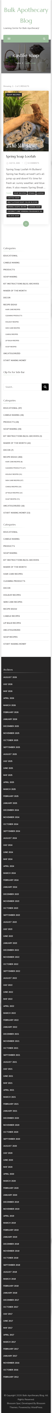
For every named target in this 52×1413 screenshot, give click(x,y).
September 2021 (11, 1055)
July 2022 (7, 985)
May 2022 (7, 999)
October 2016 (10, 1370)
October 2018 (10, 1258)
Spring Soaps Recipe (16, 207)
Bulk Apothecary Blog (33, 1395)
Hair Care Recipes (12, 310)
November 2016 (11, 1363)
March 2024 (9, 873)
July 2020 (7, 1153)
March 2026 (9, 705)
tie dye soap (13, 216)
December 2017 (11, 1300)
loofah (40, 193)
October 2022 (10, 964)
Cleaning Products (13, 316)
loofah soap (35, 207)
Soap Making (10, 276)
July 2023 (7, 929)
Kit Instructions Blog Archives (21, 283)
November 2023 (11, 901)
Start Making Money (14, 360)
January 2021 (10, 1111)
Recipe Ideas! (10, 304)
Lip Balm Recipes (12, 341)
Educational (10, 255)
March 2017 (9, 1342)
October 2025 (10, 740)
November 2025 (11, 733)
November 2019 (11, 1209)
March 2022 (9, 1013)
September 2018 (11, 1265)
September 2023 (11, 915)
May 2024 (7, 859)
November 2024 (11, 817)
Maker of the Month (14, 290)
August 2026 (10, 677)
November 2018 (11, 1251)
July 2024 (7, 845)
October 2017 (10, 1307)
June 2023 (8, 936)
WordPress (36, 1407)
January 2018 (10, 1293)
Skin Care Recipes (12, 328)
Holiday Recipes (12, 322)
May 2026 (7, 691)
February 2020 (10, 1188)
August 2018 (10, 1272)
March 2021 (9, 1097)
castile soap (13, 198)
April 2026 (8, 698)
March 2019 (9, 1223)
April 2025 (8, 782)
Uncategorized (11, 353)
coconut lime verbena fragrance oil (24, 211)
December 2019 (11, 1202)
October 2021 (10, 1048)
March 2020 (9, 1181)
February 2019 (10, 1230)
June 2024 (8, 852)
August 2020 (10, 1146)
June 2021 (8, 1076)
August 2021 (10, 1062)
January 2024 (10, 887)
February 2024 (10, 880)
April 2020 (8, 1174)
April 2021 (8, 1090)
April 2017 (8, 1335)
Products (9, 269)
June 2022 (8, 992)
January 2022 (10, 1027)
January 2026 (10, 719)
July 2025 (7, 761)
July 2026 (7, 684)
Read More (21, 224)
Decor (6, 297)
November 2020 (11, 1125)
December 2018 (11, 1244)
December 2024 (11, 810)
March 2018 (9, 1279)
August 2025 (10, 754)
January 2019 (10, 1237)
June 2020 (8, 1160)
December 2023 (11, 894)
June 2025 (8, 768)
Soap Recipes (14, 95)
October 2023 (10, 908)
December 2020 (11, 1118)
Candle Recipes (11, 334)
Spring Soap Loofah (21, 156)
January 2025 (10, 803)
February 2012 (10, 1377)
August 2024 (10, 838)
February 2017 (10, 1349)
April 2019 (8, 1216)
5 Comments (33, 163)
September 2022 (11, 971)
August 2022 (10, 978)
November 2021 (11, 1041)
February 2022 (10, 1020)
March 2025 (9, 789)
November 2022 (11, 957)
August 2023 (10, 922)
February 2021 (10, 1104)
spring (31, 193)
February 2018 (10, 1286)
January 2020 (10, 1195)
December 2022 (11, 950)
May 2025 (7, 775)
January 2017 (10, 1356)
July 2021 (7, 1069)
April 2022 (8, 1006)
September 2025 (11, 747)
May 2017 (7, 1328)
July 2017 (7, 1314)
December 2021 (11, 1034)
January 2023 (10, 943)
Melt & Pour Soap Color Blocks (22, 202)
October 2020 (10, 1132)
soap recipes (20, 193)
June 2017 (8, 1321)
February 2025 (10, 796)
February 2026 (10, 712)
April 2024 (8, 866)
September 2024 (11, 831)
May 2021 (7, 1083)
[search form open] (44, 39)
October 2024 (10, 824)
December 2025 (11, 726)
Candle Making (11, 262)
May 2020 (7, 1167)
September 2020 (11, 1139)
